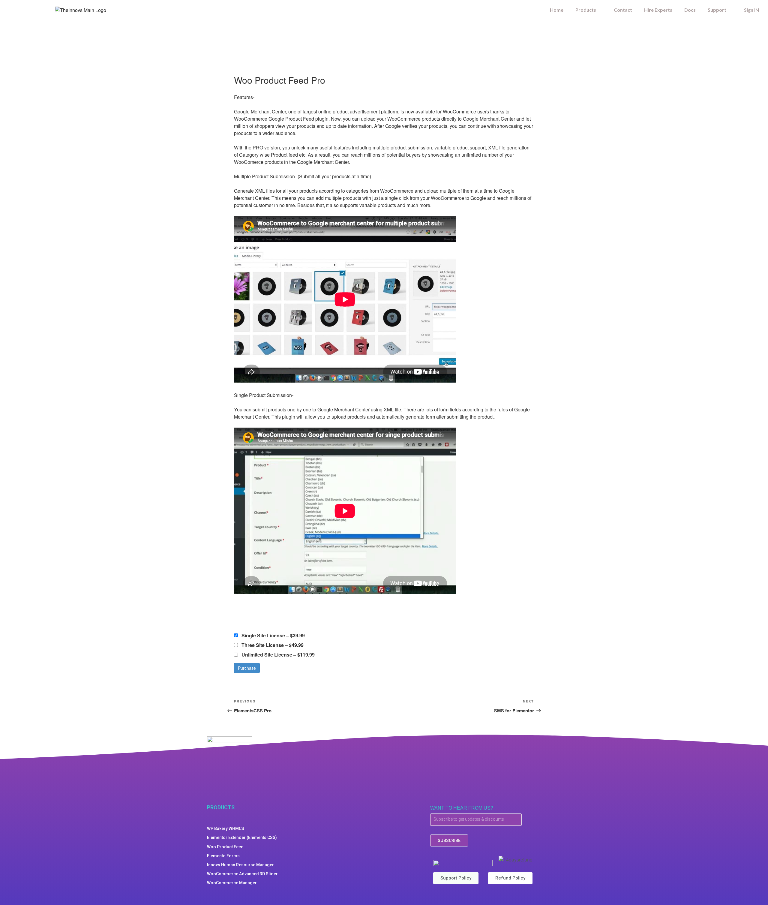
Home (556, 10)
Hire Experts (658, 10)
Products (585, 10)
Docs (690, 10)
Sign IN (751, 10)
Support (717, 10)
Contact (623, 10)
